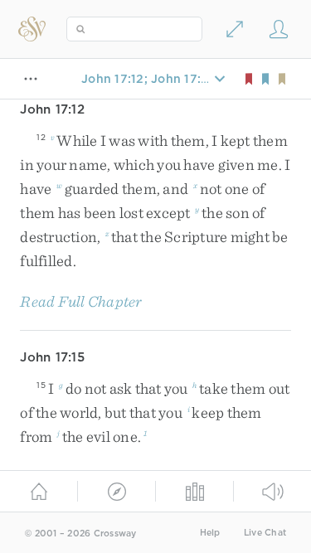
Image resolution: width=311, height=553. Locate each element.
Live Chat (265, 532)
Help (210, 532)
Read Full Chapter (81, 301)
